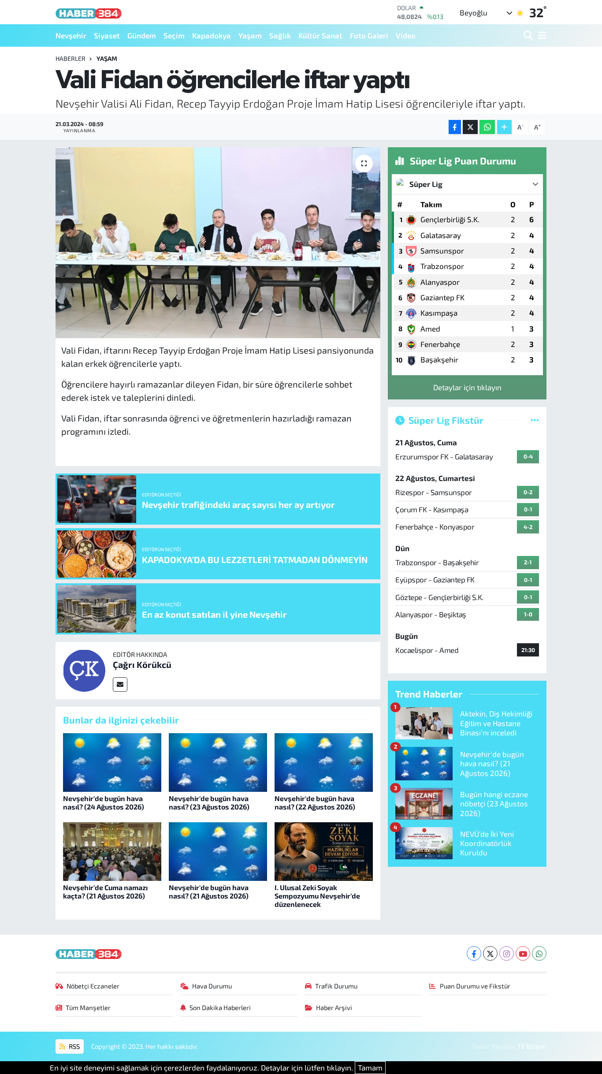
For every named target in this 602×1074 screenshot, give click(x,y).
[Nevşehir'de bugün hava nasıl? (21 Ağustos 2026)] (218, 850)
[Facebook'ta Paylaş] (455, 127)
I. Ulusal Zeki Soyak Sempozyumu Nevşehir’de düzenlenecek (317, 895)
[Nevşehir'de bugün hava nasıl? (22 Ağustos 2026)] (324, 761)
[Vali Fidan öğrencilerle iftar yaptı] (218, 242)
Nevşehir (71, 35)
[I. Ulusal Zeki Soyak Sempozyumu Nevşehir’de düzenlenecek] (324, 850)
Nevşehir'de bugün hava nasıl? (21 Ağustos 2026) (209, 891)
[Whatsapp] (539, 953)
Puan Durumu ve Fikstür (475, 986)
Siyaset (107, 35)
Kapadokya (211, 35)
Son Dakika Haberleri (220, 1007)
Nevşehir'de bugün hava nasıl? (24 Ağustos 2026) (103, 802)
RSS (73, 1046)
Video (406, 35)
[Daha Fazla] (504, 127)
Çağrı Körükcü (142, 664)
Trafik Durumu (336, 986)
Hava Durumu (212, 986)
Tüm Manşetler (88, 1007)
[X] (490, 953)
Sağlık (280, 35)
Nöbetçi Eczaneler (93, 986)
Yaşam (250, 35)
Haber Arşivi (334, 1007)
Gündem (141, 35)
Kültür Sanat (320, 35)
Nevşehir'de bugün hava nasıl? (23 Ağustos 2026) (209, 802)
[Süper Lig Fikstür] (535, 419)
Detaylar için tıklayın (467, 387)
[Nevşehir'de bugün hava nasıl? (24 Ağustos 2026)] (112, 761)
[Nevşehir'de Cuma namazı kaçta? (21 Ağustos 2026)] (112, 850)
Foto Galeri (369, 35)
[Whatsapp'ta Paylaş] (487, 127)
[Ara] (529, 35)
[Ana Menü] (541, 35)
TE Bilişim (531, 1046)
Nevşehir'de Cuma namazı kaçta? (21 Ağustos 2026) (105, 891)
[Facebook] (474, 953)
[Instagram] (506, 953)
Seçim (174, 35)
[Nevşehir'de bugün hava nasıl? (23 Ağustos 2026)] (218, 761)
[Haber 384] (89, 12)
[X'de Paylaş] (470, 127)
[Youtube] (523, 953)
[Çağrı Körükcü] (84, 669)
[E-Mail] (120, 684)
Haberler (70, 58)
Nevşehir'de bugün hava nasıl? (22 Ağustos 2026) (315, 802)
